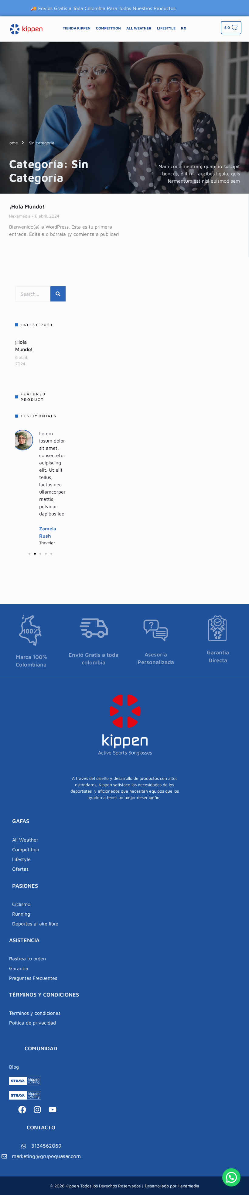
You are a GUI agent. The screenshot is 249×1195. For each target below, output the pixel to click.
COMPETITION (108, 28)
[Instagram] (37, 1110)
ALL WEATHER (139, 28)
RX (183, 28)
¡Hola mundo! (27, 206)
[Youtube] (52, 1110)
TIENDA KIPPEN (76, 28)
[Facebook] (22, 1110)
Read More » (22, 244)
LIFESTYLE (166, 28)
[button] (29, 554)
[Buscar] (58, 293)
